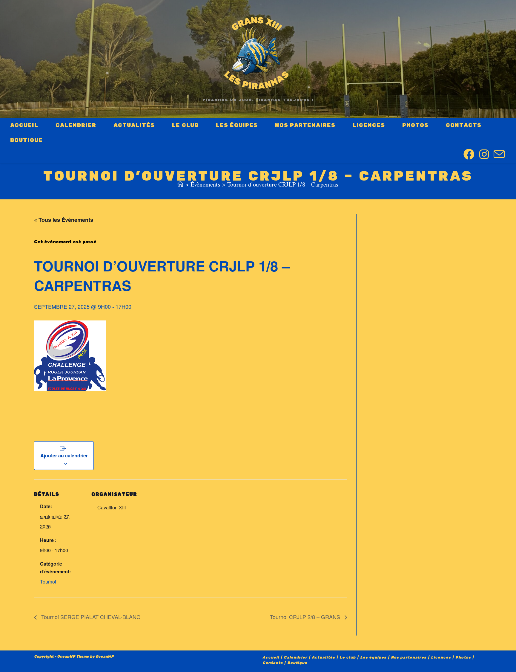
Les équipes (373, 657)
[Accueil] (180, 184)
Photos (463, 657)
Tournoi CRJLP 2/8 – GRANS (306, 617)
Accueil (270, 657)
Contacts (272, 663)
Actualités (323, 657)
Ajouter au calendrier (64, 455)
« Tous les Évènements (63, 220)
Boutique (297, 663)
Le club (348, 657)
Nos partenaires (408, 657)
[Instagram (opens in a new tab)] (484, 155)
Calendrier (295, 657)
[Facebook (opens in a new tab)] (469, 155)
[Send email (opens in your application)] (499, 155)
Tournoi (48, 581)
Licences (441, 657)
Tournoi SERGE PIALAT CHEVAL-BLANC (90, 617)
